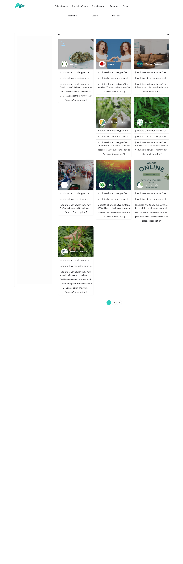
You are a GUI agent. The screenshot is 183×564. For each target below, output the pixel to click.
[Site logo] (19, 5)
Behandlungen (61, 6)
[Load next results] (168, 34)
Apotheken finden (80, 6)
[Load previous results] (59, 34)
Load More (28, 199)
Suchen (36, 39)
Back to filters (37, 166)
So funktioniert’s (99, 6)
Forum (125, 6)
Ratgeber (114, 6)
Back (36, 46)
